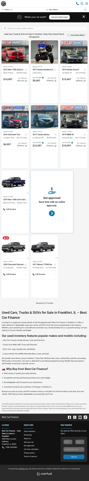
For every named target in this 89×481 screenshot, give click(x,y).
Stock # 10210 (8, 67)
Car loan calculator (31, 449)
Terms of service (30, 456)
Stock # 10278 (8, 197)
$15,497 (66, 79)
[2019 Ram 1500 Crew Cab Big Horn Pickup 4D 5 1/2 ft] (15, 182)
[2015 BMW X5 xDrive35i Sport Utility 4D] (73, 117)
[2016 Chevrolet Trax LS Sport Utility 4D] (15, 117)
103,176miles (80, 138)
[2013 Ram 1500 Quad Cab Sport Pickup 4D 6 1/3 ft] (15, 52)
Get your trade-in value (59, 17)
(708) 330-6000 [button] (11, 447)
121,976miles (51, 268)
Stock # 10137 (37, 131)
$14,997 (7, 79)
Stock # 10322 (67, 67)
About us (27, 438)
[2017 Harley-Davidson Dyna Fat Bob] (44, 52)
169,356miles (21, 73)
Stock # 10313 (8, 261)
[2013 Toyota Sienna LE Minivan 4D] (44, 117)
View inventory (29, 431)
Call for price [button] (11, 209)
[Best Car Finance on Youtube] (79, 417)
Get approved (29, 446)
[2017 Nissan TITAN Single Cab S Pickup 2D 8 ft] (44, 246)
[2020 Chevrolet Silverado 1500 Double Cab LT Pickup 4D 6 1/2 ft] (15, 246)
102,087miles (21, 268)
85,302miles (22, 203)
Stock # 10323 (67, 131)
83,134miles (81, 73)
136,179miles (21, 138)
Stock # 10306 (8, 131)
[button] (77, 3)
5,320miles (37, 73)
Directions (28, 435)
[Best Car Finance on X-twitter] (73, 417)
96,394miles (51, 138)
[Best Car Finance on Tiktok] (84, 417)
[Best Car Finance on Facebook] (68, 417)
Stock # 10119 (37, 67)
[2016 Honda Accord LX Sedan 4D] (73, 52)
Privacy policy (29, 453)
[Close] (83, 16)
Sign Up (74, 457)
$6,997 (7, 144)
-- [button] (26, 209)
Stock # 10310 (37, 261)
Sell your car (28, 442)
